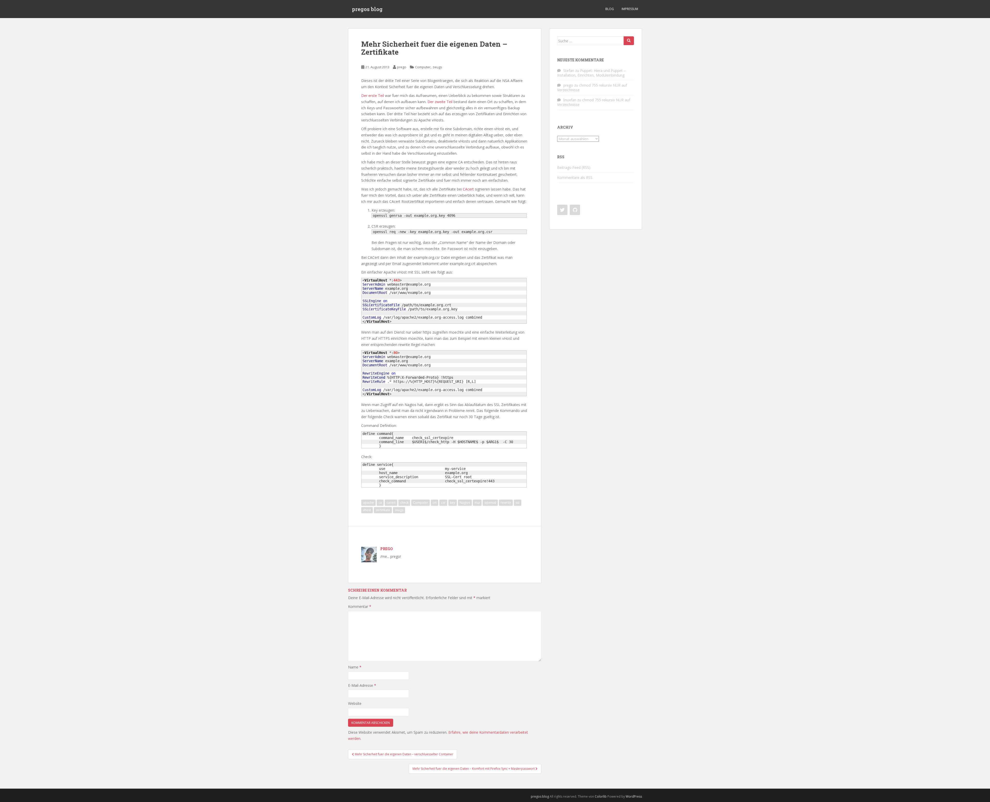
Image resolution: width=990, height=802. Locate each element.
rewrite (506, 502)
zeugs (437, 67)
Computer (423, 67)
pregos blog (367, 9)
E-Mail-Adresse (362, 685)
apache (368, 502)
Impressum (630, 9)
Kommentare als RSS (574, 177)
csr (443, 502)
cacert (390, 502)
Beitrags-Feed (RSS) (573, 167)
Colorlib (601, 796)
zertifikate (383, 510)
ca (380, 502)
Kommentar (359, 606)
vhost (367, 510)
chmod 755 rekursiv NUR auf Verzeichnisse (592, 87)
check (404, 502)
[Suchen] (629, 40)
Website (354, 703)
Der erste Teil (372, 95)
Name (354, 667)
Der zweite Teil (439, 101)
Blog (609, 9)
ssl (517, 502)
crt (434, 502)
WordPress (634, 796)
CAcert (468, 189)
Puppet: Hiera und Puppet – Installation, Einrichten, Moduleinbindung (591, 73)
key (452, 502)
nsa (477, 502)
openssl (490, 502)
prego (401, 67)
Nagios (465, 502)
